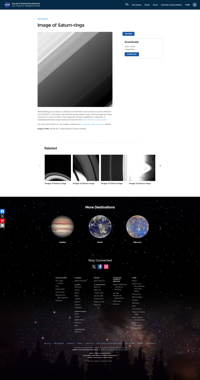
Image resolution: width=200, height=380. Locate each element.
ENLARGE (128, 34)
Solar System (61, 278)
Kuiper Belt (60, 289)
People (135, 300)
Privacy (80, 343)
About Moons (99, 281)
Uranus (77, 305)
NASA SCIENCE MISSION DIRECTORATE (109, 343)
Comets (116, 304)
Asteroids (117, 301)
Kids (134, 306)
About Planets (80, 281)
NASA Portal (130, 343)
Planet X (78, 332)
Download (131, 54)
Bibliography (59, 343)
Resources (136, 294)
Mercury (137, 242)
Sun (57, 286)
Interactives (137, 309)
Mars (77, 296)
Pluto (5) (97, 305)
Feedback (70, 343)
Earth (100, 242)
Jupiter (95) (98, 293)
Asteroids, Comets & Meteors (117, 279)
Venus (77, 290)
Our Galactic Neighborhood (26, 6)
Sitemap (140, 343)
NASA (8, 4)
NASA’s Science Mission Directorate (114, 350)
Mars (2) (97, 290)
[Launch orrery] (127, 5)
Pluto (77, 314)
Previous (39, 165)
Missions (135, 303)
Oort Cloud (60, 292)
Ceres (77, 317)
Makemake (79, 320)
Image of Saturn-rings (55, 183)
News (134, 281)
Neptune (78, 308)
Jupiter (62, 242)
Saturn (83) (98, 296)
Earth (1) (97, 287)
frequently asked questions (92, 124)
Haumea (78, 323)
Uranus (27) (98, 299)
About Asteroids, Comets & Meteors (120, 287)
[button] (187, 5)
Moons (96, 278)
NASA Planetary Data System (94, 120)
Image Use (89, 343)
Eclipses (59, 300)
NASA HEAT (137, 328)
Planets (78, 278)
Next (160, 165)
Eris (76, 326)
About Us (47, 343)
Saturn (77, 302)
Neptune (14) (99, 302)
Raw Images (43, 19)
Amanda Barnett (105, 353)
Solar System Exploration (26, 3)
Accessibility (151, 343)
